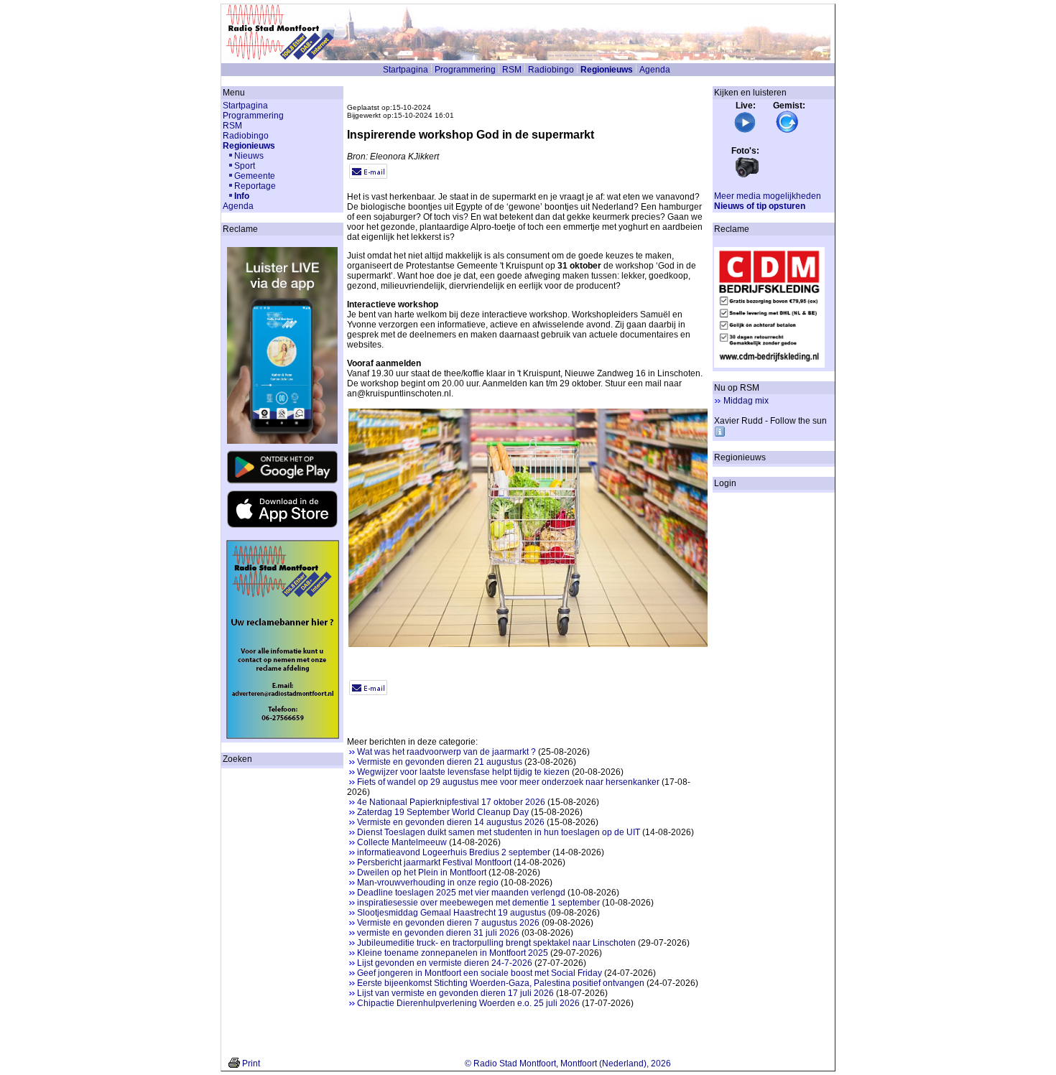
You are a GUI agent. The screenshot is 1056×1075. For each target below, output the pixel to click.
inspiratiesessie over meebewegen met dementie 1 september (478, 903)
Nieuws (249, 156)
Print (251, 1063)
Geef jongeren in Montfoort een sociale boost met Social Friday (479, 973)
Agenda (654, 70)
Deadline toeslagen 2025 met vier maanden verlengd (461, 893)
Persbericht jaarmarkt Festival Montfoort (434, 862)
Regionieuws (606, 70)
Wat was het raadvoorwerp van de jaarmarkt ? (446, 752)
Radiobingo (551, 70)
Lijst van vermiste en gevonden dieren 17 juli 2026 (455, 993)
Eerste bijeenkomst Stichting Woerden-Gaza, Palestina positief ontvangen (500, 983)
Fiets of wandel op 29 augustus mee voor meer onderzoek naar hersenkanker (508, 782)
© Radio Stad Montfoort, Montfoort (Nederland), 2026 (568, 1063)
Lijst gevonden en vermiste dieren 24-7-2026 (444, 963)
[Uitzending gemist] (787, 131)
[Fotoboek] (747, 176)
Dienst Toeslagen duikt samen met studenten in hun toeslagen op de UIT (498, 832)
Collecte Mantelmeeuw (402, 842)
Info (241, 196)
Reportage (255, 186)
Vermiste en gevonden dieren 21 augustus (439, 762)
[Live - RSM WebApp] (744, 131)
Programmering (465, 70)
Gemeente (254, 176)
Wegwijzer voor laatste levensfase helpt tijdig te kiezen (463, 772)
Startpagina (405, 70)
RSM (512, 70)
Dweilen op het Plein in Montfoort (421, 872)
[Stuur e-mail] (368, 176)
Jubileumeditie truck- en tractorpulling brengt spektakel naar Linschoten (496, 943)
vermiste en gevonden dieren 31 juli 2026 (438, 933)
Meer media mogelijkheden (767, 196)
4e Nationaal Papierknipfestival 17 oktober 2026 (451, 802)
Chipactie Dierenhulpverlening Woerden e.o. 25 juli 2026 (468, 1003)
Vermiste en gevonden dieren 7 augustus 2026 (448, 923)
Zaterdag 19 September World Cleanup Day (443, 812)
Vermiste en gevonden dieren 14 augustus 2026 (451, 822)
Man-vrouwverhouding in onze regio (428, 883)
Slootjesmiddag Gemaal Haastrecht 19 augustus (451, 913)
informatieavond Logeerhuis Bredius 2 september (453, 852)
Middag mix (746, 401)
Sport (244, 166)
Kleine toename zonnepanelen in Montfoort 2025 (452, 953)
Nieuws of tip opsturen (759, 206)
